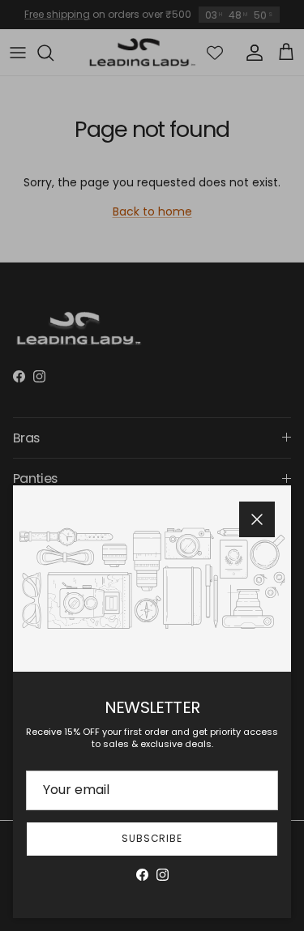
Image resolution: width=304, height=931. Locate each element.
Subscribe (152, 838)
